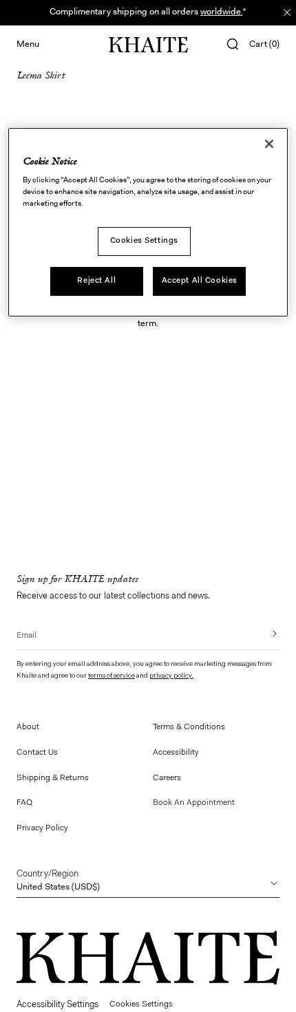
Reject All (96, 281)
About (28, 727)
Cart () (264, 44)
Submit (265, 633)
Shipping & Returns (53, 778)
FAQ (24, 803)
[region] (148, 222)
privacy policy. (171, 676)
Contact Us (37, 753)
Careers (167, 778)
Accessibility (176, 753)
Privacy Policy (42, 828)
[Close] (269, 144)
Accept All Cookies (199, 281)
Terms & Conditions (189, 727)
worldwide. (221, 12)
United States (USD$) (58, 881)
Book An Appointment (194, 803)
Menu (28, 44)
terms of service (111, 676)
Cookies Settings (144, 241)
